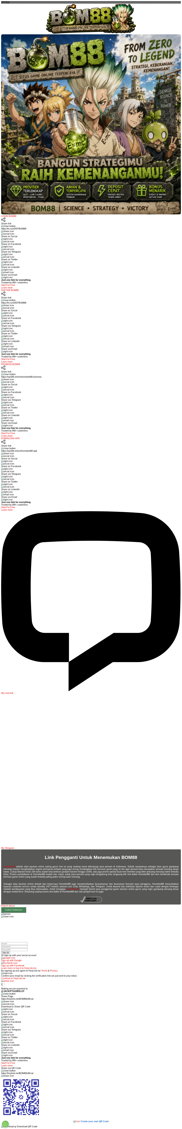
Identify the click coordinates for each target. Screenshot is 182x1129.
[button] (91, 909)
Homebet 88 (72, 889)
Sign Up (5, 953)
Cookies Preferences (13, 910)
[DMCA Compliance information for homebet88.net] (91, 902)
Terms (44, 970)
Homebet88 (9, 866)
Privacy (54, 970)
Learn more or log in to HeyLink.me (18, 968)
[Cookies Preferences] (5, 1124)
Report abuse (8, 906)
